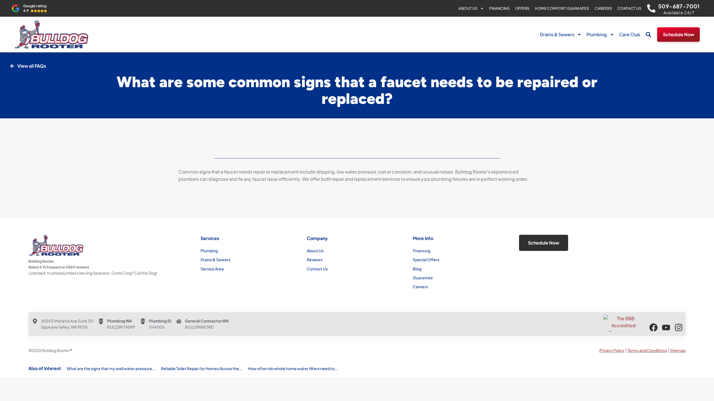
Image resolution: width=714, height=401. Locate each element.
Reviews (314, 259)
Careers (603, 8)
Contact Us (629, 8)
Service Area (212, 268)
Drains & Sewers (557, 34)
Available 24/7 (679, 12)
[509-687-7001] (651, 8)
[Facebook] (653, 327)
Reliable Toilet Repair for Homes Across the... (201, 368)
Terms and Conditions (647, 350)
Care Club (629, 34)
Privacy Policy (611, 350)
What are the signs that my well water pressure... (111, 368)
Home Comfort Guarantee (562, 8)
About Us (468, 8)
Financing (499, 8)
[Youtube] (666, 327)
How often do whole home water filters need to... (293, 368)
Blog (417, 268)
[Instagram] (678, 327)
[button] (648, 34)
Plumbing (597, 34)
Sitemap (678, 350)
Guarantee (423, 277)
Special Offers (426, 259)
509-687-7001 (679, 6)
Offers (522, 8)
